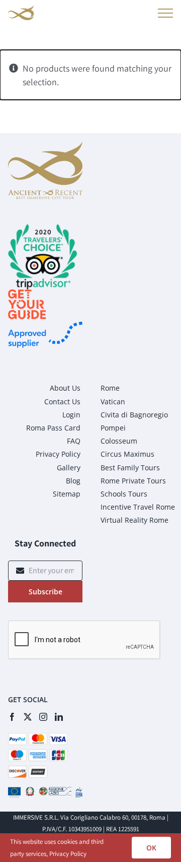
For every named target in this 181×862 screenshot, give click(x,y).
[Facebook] (12, 717)
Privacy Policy (67, 853)
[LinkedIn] (59, 717)
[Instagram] (43, 717)
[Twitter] (28, 717)
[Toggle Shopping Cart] (142, 14)
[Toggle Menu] (163, 13)
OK (151, 847)
